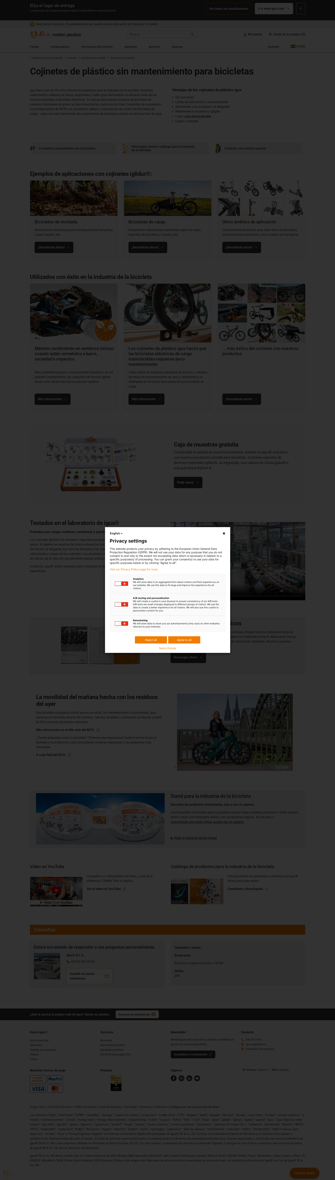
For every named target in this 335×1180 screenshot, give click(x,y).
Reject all (151, 640)
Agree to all (184, 640)
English (115, 533)
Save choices (167, 648)
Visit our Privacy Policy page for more (134, 569)
